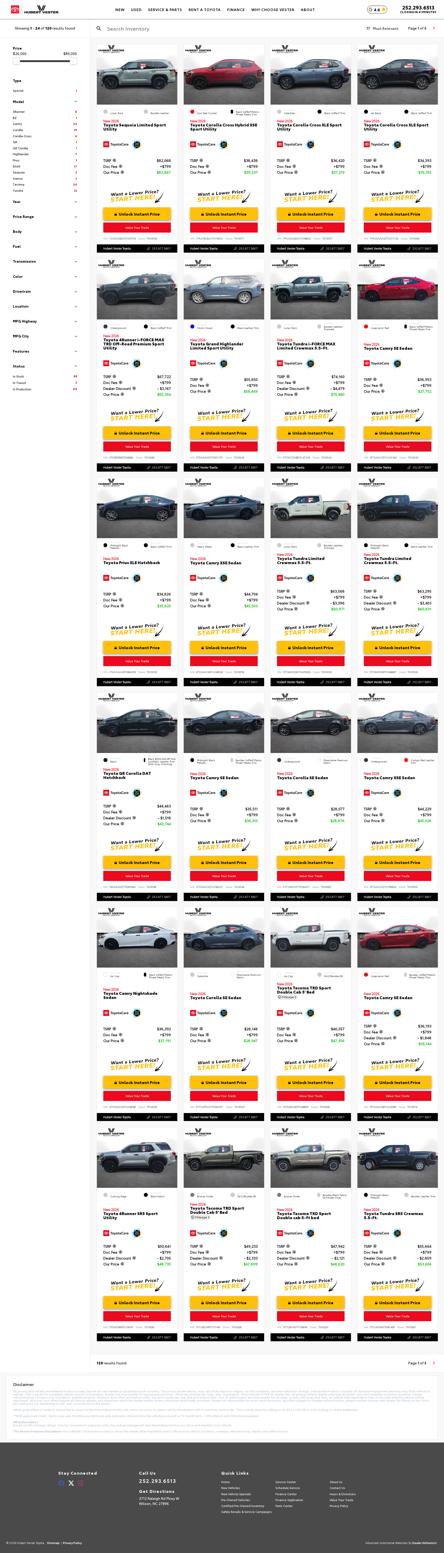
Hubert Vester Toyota (117, 248)
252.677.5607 (161, 248)
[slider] (16, 61)
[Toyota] (34, 9)
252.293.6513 (418, 7)
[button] (173, 73)
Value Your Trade (137, 227)
